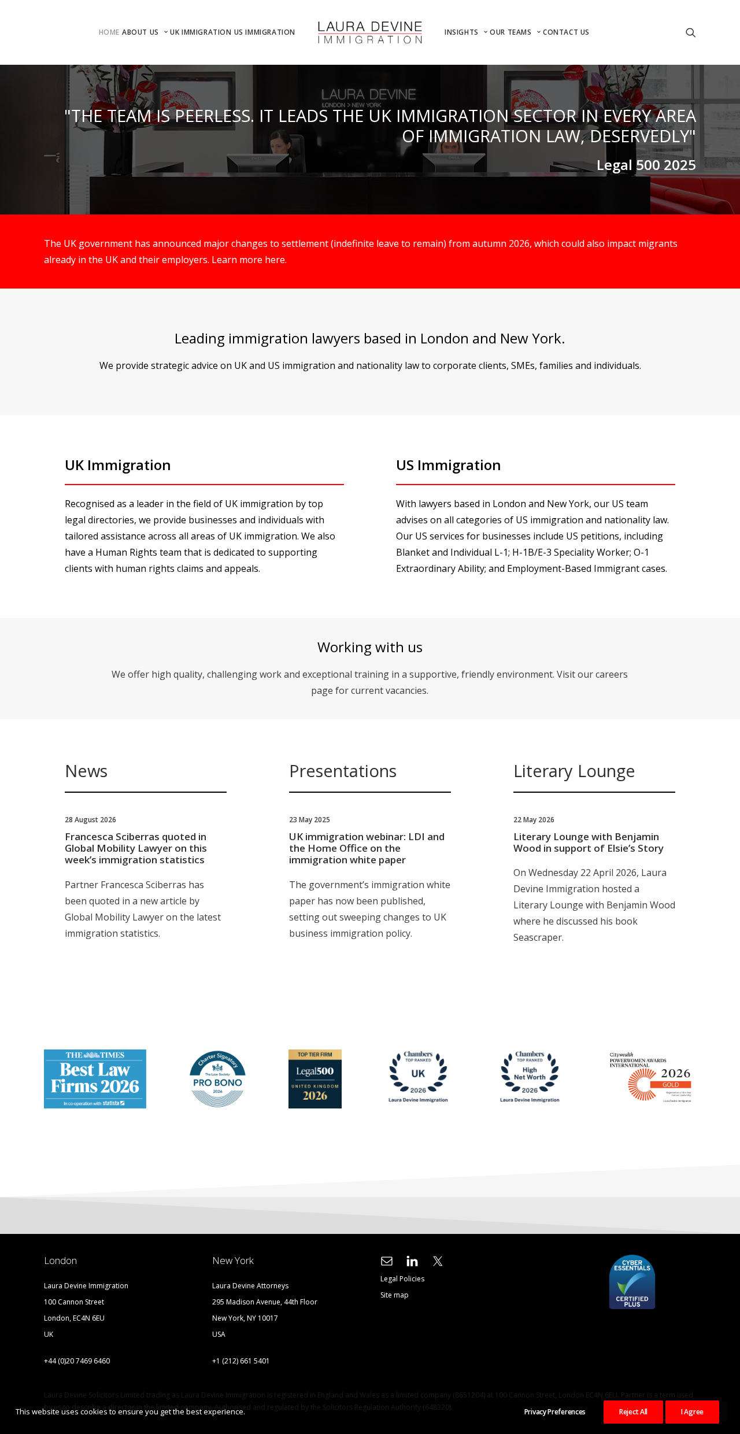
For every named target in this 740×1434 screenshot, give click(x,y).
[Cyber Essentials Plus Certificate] (632, 1282)
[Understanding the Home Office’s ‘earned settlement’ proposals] (359, 251)
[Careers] (359, 668)
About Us (140, 32)
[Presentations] (359, 853)
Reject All (633, 1412)
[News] (135, 853)
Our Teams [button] (510, 32)
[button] (592, 32)
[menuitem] (109, 32)
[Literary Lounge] (584, 853)
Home (109, 32)
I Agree (692, 1412)
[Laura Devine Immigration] (370, 32)
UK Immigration (200, 32)
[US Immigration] (530, 516)
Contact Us (566, 32)
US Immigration (264, 32)
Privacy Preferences (555, 1412)
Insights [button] (462, 32)
